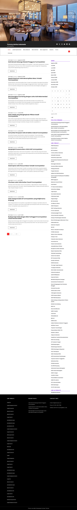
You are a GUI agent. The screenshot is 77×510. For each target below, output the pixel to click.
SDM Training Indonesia (56, 208)
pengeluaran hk (10, 490)
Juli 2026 (53, 65)
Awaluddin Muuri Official (56, 246)
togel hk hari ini (10, 432)
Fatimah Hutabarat (55, 272)
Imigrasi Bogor (54, 198)
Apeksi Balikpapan (55, 274)
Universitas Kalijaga (55, 189)
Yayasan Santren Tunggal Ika (57, 358)
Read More (12, 71)
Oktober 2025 (54, 87)
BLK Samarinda (54, 201)
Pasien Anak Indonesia (56, 243)
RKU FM (52, 227)
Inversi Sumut (54, 148)
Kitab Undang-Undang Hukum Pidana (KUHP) (59, 300)
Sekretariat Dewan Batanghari (58, 368)
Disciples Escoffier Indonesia (57, 248)
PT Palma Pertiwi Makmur (57, 186)
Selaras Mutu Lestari (55, 290)
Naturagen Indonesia (56, 163)
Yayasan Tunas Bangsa (56, 327)
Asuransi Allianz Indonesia (57, 166)
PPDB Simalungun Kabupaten (57, 349)
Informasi (10, 53)
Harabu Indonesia (55, 260)
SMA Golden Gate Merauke (57, 270)
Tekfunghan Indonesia (56, 293)
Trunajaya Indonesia (55, 267)
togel (8, 455)
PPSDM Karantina (55, 363)
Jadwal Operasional (16, 49)
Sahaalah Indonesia (55, 155)
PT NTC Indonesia (55, 210)
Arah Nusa (53, 313)
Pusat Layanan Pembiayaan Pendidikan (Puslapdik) (60, 176)
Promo (56, 49)
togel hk (9, 479)
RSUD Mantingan (55, 384)
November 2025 (54, 84)
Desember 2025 (54, 82)
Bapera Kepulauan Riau (56, 251)
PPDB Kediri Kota (55, 222)
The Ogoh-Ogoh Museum (56, 265)
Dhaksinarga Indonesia (56, 346)
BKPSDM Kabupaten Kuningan (58, 279)
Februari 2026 (54, 77)
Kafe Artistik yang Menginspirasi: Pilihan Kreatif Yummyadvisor (23, 115)
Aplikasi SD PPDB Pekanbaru (57, 173)
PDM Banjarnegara (55, 344)
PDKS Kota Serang (55, 339)
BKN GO (53, 318)
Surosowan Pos (54, 241)
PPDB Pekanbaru (55, 145)
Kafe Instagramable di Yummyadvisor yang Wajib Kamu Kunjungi (26, 199)
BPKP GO (53, 306)
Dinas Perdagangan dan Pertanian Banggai (59, 285)
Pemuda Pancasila (55, 288)
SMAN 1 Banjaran (54, 205)
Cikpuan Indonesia (55, 335)
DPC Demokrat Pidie (55, 258)
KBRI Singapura (54, 179)
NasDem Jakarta (55, 332)
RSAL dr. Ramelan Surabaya (57, 229)
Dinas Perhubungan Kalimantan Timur (59, 220)
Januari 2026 (54, 79)
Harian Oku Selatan (55, 255)
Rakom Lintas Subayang (56, 234)
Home (9, 49)
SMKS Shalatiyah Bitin (56, 354)
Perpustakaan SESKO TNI (56, 330)
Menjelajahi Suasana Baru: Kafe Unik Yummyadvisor (25, 149)
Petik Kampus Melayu (56, 295)
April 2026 (53, 72)
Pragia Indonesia (55, 171)
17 (17, 234)
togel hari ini (9, 417)
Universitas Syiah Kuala (56, 157)
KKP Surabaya (54, 150)
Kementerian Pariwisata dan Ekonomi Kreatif (59, 160)
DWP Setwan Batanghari (56, 370)
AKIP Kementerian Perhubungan (58, 356)
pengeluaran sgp (11, 423)
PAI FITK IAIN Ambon (55, 387)
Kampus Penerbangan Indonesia (58, 217)
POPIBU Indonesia (55, 232)
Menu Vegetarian (44, 49)
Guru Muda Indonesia (56, 194)
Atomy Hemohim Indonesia (57, 215)
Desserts (51, 49)
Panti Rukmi (53, 184)
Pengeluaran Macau (55, 392)
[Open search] (69, 51)
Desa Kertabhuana (55, 308)
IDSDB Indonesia (54, 262)
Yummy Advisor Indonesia (57, 152)
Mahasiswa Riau (54, 361)
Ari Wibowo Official (55, 203)
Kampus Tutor (54, 236)
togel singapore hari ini (12, 405)
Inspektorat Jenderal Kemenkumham (59, 337)
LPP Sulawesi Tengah (56, 342)
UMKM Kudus (54, 320)
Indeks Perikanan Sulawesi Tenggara (59, 323)
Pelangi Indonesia (55, 168)
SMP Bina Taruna (55, 325)
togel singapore (10, 458)
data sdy (9, 446)
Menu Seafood (35, 49)
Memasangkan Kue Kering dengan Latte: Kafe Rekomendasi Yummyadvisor (27, 97)
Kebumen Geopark (55, 224)
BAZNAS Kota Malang (56, 304)
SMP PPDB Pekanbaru (56, 297)
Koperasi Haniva (54, 277)
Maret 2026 (53, 75)
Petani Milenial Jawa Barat (57, 377)
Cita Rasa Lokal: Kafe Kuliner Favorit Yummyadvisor (25, 182)
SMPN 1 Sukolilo (54, 311)
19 (58, 104)
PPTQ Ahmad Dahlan (55, 382)
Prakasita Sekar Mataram (57, 239)
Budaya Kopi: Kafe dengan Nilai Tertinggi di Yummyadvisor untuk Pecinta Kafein (27, 217)
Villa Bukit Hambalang (56, 253)
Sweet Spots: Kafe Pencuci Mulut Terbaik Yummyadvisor (26, 166)
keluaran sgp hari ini (11, 499)
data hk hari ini (10, 411)
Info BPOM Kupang (55, 365)
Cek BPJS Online (54, 375)
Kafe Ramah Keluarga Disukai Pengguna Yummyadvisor (26, 62)
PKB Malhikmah (54, 316)
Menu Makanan (26, 49)
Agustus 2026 (54, 63)
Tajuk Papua (54, 191)
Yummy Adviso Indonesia (16, 44)
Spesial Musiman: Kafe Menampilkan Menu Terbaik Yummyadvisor (25, 79)
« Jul (52, 117)
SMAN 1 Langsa (54, 373)
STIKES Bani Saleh (55, 196)
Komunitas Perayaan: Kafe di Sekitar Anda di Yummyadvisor (28, 133)
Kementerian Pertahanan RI (57, 281)
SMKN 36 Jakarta (55, 380)
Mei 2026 (53, 70)
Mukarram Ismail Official (56, 182)
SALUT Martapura (55, 351)
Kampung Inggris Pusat (56, 213)
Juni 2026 (53, 68)
